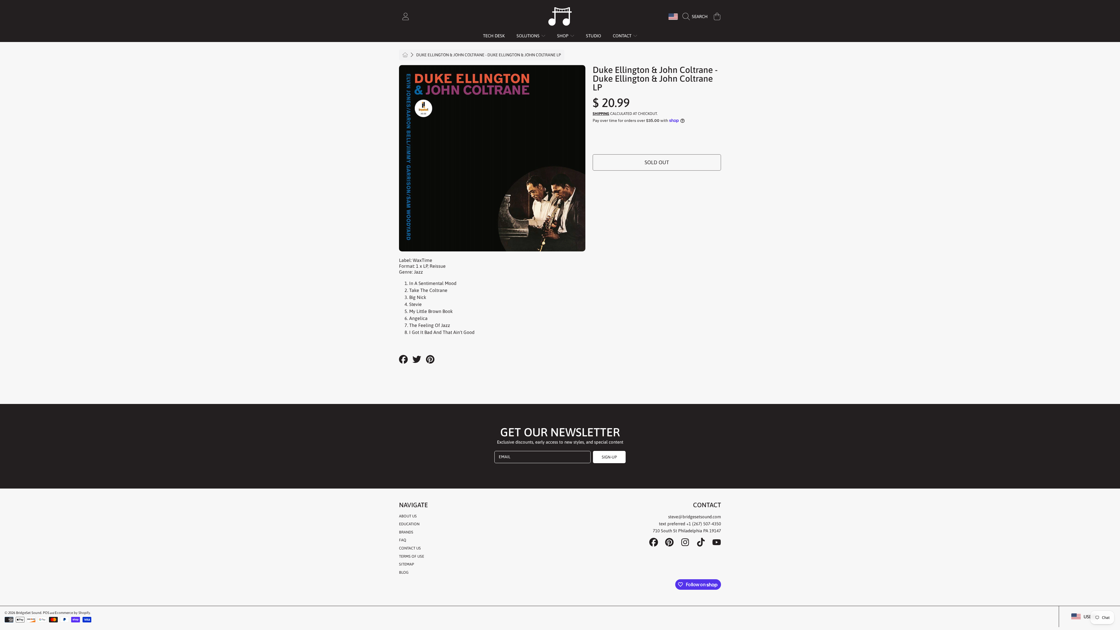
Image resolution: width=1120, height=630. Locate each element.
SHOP (563, 35)
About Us (408, 516)
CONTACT (623, 35)
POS (46, 613)
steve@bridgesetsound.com (694, 516)
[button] (696, 16)
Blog (404, 572)
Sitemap (406, 564)
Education (409, 524)
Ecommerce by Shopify (72, 613)
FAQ (402, 540)
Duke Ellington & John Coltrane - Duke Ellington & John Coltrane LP (488, 54)
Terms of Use (411, 556)
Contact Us (410, 548)
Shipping (601, 113)
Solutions (529, 35)
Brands (406, 532)
